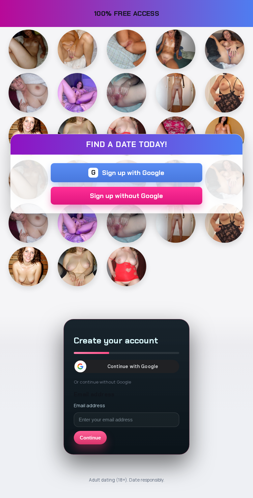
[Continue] (28, 49)
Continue (90, 437)
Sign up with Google (128, 172)
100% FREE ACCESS (126, 13)
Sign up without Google (126, 195)
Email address (89, 405)
